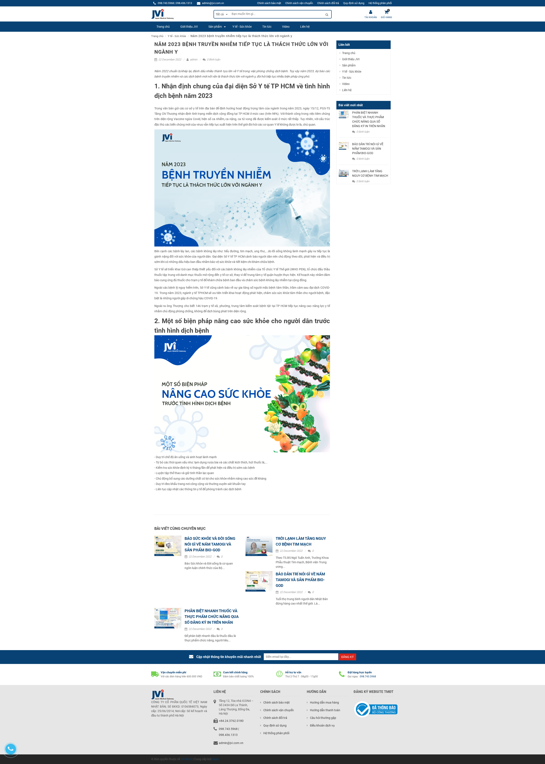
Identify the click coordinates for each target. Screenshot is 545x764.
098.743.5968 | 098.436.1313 (175, 3)
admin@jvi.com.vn (213, 3)
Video (346, 84)
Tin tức (346, 77)
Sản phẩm (349, 65)
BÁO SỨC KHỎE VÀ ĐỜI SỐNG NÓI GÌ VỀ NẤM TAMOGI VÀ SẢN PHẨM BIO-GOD (210, 544)
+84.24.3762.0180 (231, 720)
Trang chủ (157, 36)
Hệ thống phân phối (380, 3)
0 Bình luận (213, 59)
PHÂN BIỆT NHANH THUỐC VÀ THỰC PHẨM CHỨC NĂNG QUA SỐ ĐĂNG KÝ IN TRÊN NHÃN (212, 617)
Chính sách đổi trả (328, 3)
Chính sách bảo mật (269, 3)
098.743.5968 (368, 676)
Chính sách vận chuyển (299, 3)
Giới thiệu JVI (351, 59)
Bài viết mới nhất (350, 105)
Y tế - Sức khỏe (177, 36)
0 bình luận (362, 131)
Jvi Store (186, 759)
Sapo (215, 759)
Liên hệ (346, 90)
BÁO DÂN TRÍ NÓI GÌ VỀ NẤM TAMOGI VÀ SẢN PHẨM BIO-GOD (300, 580)
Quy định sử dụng (353, 3)
